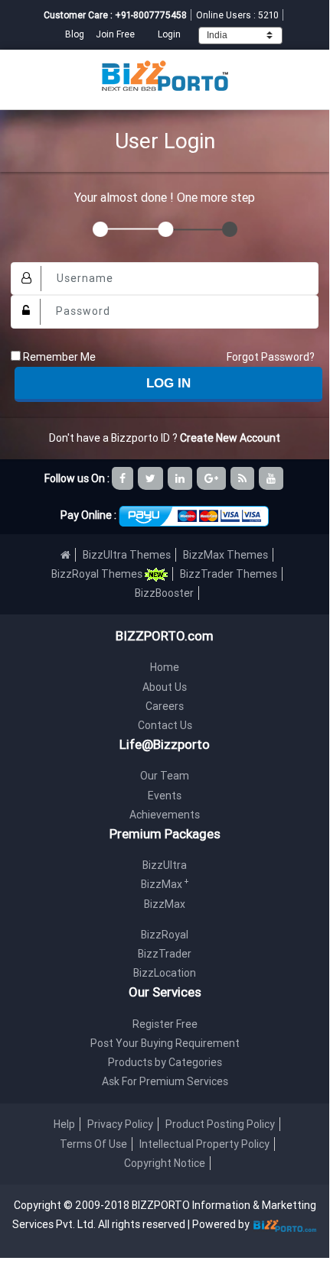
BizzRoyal (164, 935)
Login (169, 34)
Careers (164, 706)
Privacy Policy (120, 1124)
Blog (76, 34)
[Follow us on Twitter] (151, 478)
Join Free (115, 34)
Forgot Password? (271, 357)
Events (164, 795)
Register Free (165, 1024)
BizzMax (165, 884)
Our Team (164, 776)
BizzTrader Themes (228, 574)
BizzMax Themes (225, 555)
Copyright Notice (164, 1163)
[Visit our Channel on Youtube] (272, 478)
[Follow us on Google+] (212, 478)
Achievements (164, 815)
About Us (164, 687)
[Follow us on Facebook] (124, 478)
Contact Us (165, 725)
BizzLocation (164, 973)
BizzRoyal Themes (98, 574)
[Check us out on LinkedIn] (181, 478)
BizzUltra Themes (127, 555)
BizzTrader (164, 954)
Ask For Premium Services (165, 1081)
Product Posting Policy (220, 1124)
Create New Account (230, 438)
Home (164, 667)
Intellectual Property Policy (204, 1144)
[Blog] (243, 478)
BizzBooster (164, 593)
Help (64, 1124)
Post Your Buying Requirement (165, 1043)
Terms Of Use (93, 1144)
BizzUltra (164, 865)
